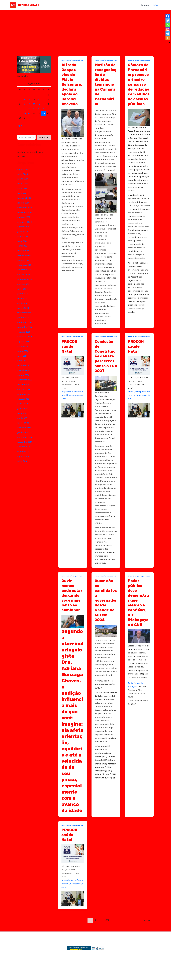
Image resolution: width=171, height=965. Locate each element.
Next (146, 920)
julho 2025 (22, 231)
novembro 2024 (24, 269)
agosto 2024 (23, 284)
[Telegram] (167, 33)
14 (44, 104)
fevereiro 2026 (24, 198)
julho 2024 (22, 289)
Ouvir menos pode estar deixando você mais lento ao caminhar (71, 595)
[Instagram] (167, 29)
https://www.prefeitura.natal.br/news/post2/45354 (72, 395)
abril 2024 (22, 303)
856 (107, 920)
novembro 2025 (24, 212)
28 (43, 113)
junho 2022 (22, 408)
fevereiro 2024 (24, 312)
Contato (145, 5)
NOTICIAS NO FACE (28, 5)
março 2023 (23, 365)
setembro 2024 (24, 279)
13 (39, 104)
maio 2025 (22, 241)
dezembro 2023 (24, 322)
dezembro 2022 (24, 379)
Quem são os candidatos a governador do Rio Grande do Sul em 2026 (106, 600)
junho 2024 (22, 293)
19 (34, 108)
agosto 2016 (23, 456)
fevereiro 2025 (24, 255)
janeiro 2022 (23, 432)
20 (39, 108)
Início (155, 5)
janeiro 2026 (23, 202)
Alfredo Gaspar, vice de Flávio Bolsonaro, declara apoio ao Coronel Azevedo (71, 84)
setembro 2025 (24, 222)
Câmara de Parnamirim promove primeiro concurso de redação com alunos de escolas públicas (139, 84)
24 (24, 113)
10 (25, 104)
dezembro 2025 (24, 207)
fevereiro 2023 (24, 370)
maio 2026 (22, 183)
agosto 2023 (23, 341)
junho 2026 (23, 178)
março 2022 (23, 422)
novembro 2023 (25, 327)
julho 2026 (22, 174)
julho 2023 (22, 346)
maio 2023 (22, 356)
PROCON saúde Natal (69, 346)
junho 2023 (23, 351)
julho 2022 (22, 403)
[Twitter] (167, 20)
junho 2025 (22, 236)
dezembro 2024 (24, 265)
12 (34, 104)
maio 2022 (22, 413)
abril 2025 (22, 246)
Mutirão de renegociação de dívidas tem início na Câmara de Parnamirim (105, 84)
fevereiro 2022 (24, 427)
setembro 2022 (24, 394)
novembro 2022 (24, 384)
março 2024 (23, 308)
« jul (19, 125)
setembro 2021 (24, 451)
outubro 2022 (23, 389)
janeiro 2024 (23, 317)
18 (29, 108)
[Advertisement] (85, 28)
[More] (167, 38)
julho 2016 (22, 461)
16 (20, 108)
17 (25, 108)
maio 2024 (22, 298)
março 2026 (23, 193)
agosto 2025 (23, 226)
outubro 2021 (23, 446)
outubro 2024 (23, 274)
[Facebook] (167, 16)
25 (29, 113)
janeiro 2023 (23, 375)
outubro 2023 (23, 332)
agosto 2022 (23, 399)
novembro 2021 (24, 442)
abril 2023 (22, 360)
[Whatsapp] (167, 25)
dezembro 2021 (24, 437)
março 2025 (23, 250)
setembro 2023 (24, 336)
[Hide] (169, 43)
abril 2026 (22, 188)
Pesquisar (34, 133)
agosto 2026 (23, 169)
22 (48, 108)
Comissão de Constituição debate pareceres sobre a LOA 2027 (106, 356)
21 (44, 108)
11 (29, 104)
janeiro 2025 (23, 260)
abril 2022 (22, 418)
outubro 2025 (23, 217)
